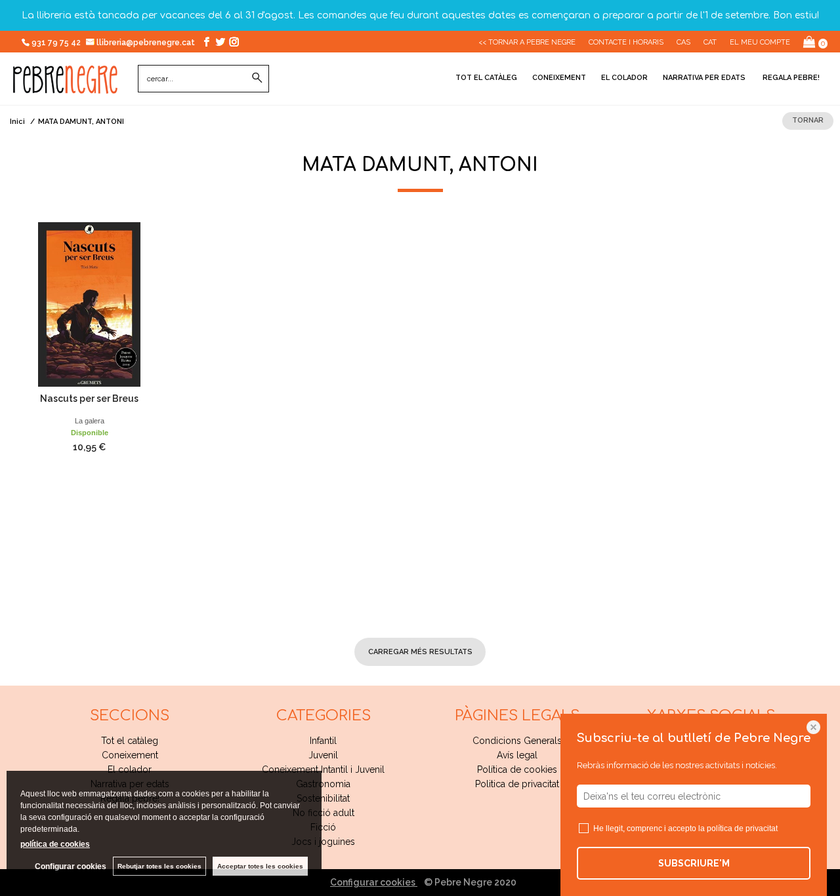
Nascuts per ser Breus (89, 398)
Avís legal (517, 755)
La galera (89, 421)
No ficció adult (323, 813)
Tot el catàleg (486, 77)
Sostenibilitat (323, 798)
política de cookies (55, 844)
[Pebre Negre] (65, 86)
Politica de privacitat (517, 784)
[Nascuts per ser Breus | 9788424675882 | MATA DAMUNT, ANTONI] (89, 304)
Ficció (323, 827)
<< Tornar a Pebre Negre (527, 42)
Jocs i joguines (323, 841)
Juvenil (323, 755)
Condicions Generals (517, 740)
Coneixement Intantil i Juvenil (323, 769)
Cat (710, 42)
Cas (683, 42)
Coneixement (559, 77)
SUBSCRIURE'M (694, 863)
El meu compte (760, 42)
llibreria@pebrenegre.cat (146, 42)
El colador (624, 77)
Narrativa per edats (704, 77)
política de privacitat (742, 828)
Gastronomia (323, 784)
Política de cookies (517, 769)
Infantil (323, 740)
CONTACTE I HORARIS (626, 42)
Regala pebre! (790, 77)
